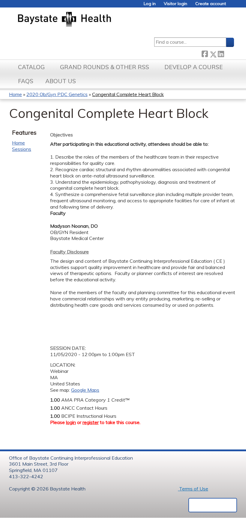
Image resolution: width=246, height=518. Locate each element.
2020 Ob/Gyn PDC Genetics (57, 94)
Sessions (21, 149)
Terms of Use (193, 489)
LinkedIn (221, 53)
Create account (210, 3)
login (71, 422)
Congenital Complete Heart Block (128, 94)
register (90, 422)
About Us (60, 81)
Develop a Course (193, 67)
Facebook (205, 53)
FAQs (25, 81)
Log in (150, 3)
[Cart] (232, 5)
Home (15, 94)
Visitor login (175, 3)
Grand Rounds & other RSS (104, 67)
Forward (229, 53)
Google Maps (85, 390)
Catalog (31, 67)
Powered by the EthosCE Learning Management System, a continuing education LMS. (212, 505)
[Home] (92, 19)
